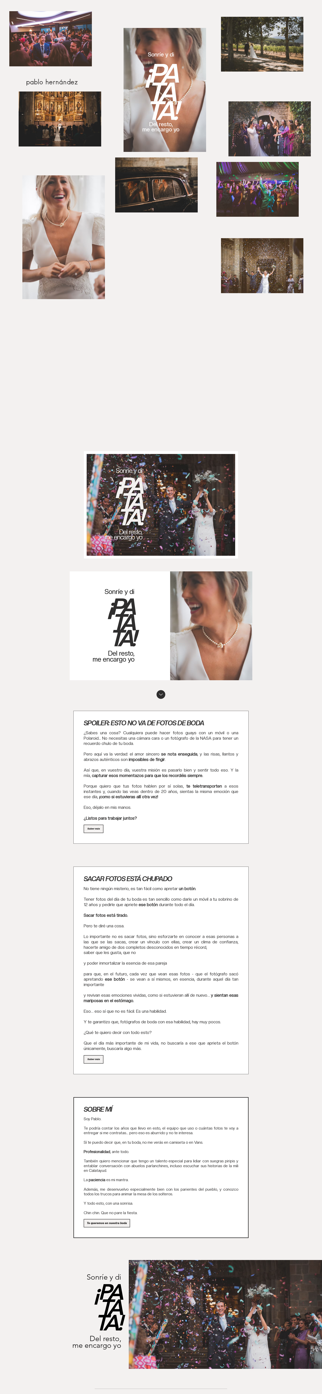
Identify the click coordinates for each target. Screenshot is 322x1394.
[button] (93, 829)
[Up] (161, 694)
